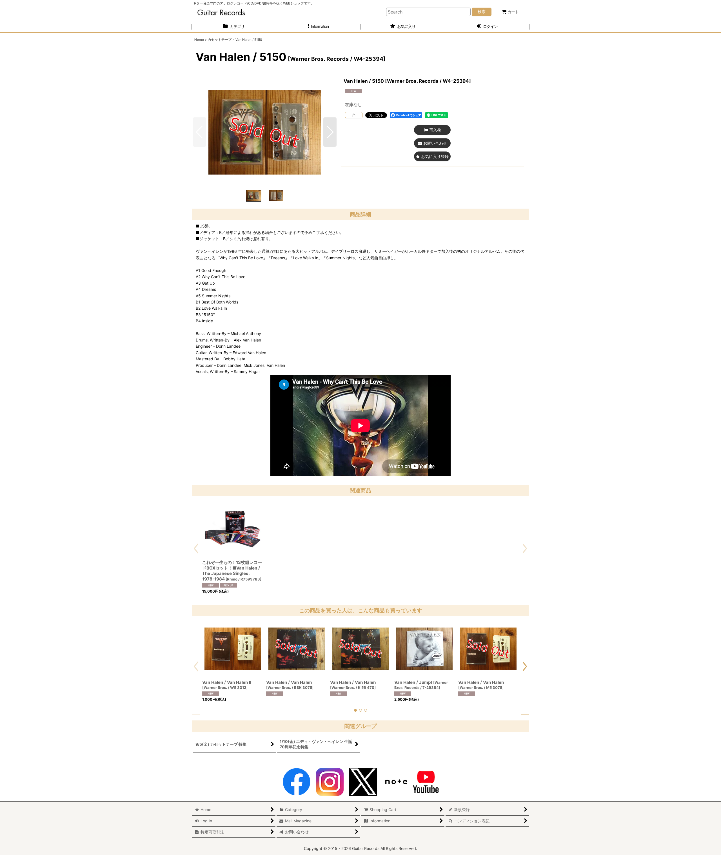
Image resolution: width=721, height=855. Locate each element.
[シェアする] (353, 115)
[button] (318, 26)
